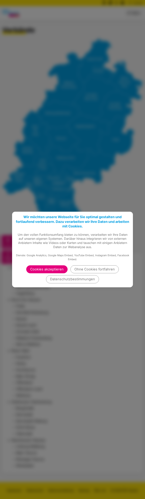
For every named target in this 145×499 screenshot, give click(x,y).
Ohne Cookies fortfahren (94, 269)
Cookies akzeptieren (47, 269)
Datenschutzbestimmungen (72, 279)
